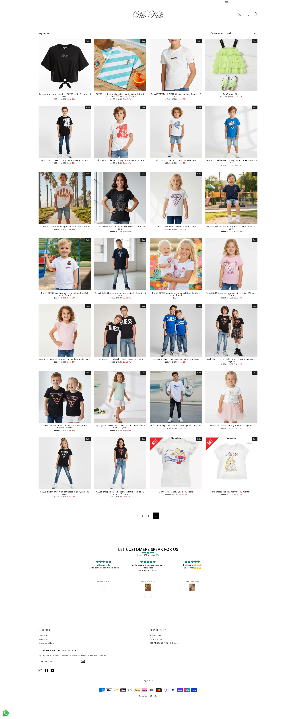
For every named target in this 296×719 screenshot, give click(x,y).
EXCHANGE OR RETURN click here (164, 643)
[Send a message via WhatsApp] (6, 713)
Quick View (64, 88)
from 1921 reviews (146, 555)
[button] (146, 595)
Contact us (43, 635)
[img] (148, 553)
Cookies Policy (156, 639)
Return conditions (46, 643)
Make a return (45, 639)
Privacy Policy (156, 635)
